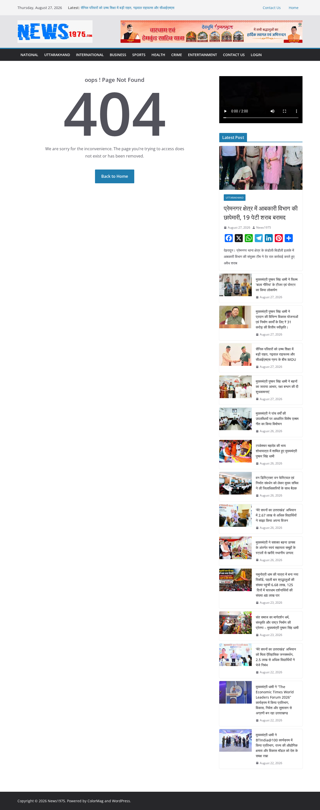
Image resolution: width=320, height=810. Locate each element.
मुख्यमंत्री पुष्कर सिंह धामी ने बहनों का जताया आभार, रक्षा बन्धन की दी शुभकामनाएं (277, 386)
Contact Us (272, 7)
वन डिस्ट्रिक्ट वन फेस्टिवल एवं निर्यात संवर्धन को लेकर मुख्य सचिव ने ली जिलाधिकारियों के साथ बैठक (277, 483)
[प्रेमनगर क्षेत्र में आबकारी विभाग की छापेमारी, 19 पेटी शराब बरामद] (260, 168)
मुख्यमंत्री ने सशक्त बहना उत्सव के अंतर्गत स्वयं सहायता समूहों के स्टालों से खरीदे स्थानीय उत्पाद (276, 547)
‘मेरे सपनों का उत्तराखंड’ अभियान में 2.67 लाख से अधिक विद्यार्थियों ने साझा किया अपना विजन (276, 515)
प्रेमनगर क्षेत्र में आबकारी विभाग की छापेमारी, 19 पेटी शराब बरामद (261, 212)
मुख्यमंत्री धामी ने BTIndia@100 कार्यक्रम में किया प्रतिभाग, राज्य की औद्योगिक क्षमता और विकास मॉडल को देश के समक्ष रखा (277, 745)
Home (293, 7)
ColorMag (96, 800)
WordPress (121, 800)
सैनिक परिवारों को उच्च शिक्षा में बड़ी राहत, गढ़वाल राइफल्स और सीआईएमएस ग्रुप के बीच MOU (276, 354)
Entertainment (202, 54)
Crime (176, 54)
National (29, 54)
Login (256, 54)
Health (158, 54)
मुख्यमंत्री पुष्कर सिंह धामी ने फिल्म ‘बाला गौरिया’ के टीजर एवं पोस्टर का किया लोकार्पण (277, 284)
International (90, 54)
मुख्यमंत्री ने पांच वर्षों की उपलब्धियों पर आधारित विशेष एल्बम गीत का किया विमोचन (277, 418)
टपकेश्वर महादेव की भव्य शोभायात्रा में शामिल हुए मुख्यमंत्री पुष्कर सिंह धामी (276, 450)
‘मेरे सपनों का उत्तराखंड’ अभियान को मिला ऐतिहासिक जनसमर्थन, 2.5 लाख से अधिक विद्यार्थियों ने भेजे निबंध (276, 657)
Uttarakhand (57, 54)
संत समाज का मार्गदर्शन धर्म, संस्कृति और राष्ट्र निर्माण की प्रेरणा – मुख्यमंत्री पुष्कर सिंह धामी (277, 622)
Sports (139, 54)
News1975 (263, 227)
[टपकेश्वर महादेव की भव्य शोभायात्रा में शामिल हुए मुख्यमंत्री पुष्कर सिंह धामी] (235, 454)
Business (118, 54)
